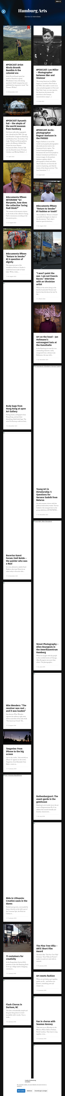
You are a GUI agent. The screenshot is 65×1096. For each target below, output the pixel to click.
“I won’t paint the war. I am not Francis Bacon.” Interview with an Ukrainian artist (47, 279)
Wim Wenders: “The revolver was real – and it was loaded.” (16, 708)
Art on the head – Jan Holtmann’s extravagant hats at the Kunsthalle (47, 341)
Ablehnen (29, 1091)
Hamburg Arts (32, 10)
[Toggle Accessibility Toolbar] (3, 11)
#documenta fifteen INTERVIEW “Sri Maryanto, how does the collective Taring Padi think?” (16, 203)
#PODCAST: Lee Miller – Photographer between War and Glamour (47, 73)
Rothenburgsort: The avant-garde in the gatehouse (47, 799)
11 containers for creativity (14, 957)
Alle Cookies (21, 1091)
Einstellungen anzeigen (41, 1091)
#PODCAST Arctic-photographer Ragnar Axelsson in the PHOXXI (46, 134)
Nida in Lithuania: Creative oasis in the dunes (16, 901)
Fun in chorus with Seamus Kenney (45, 1023)
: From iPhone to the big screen (15, 751)
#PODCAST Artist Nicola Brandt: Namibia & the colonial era (14, 68)
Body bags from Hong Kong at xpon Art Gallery (16, 409)
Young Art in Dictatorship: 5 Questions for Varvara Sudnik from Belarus (46, 495)
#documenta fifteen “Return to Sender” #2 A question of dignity (16, 257)
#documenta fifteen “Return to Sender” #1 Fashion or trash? (46, 209)
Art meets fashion (45, 975)
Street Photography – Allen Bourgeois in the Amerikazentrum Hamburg (47, 648)
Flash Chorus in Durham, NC (14, 1006)
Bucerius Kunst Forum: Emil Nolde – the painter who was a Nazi (16, 559)
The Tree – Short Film (46, 948)
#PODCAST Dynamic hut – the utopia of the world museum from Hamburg (16, 124)
